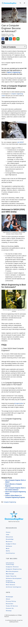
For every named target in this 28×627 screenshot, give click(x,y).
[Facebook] (2, 38)
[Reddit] (14, 38)
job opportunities (18, 403)
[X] (6, 38)
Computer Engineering (10, 502)
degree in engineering (13, 72)
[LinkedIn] (10, 38)
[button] (20, 3)
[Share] (2, 42)
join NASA (20, 142)
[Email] (17, 38)
